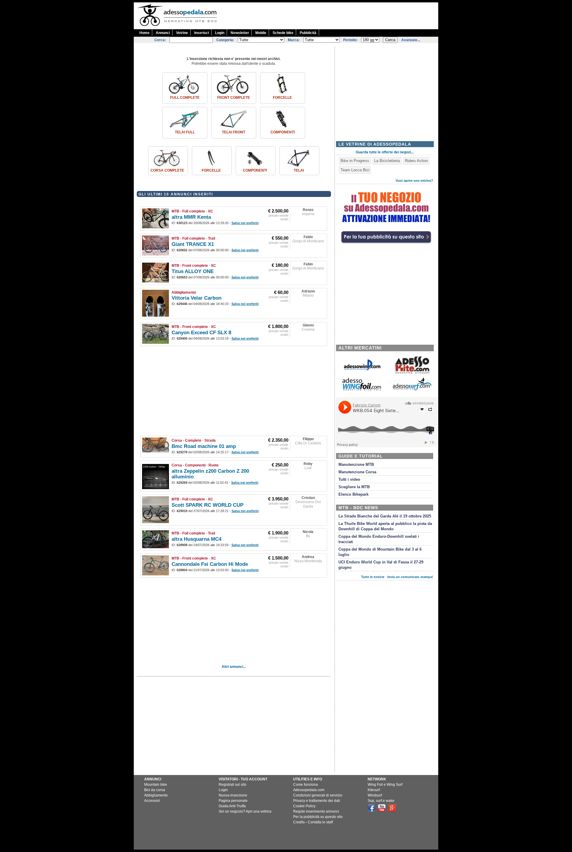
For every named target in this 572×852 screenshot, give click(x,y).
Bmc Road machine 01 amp (204, 446)
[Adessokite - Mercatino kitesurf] (412, 374)
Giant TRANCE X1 (193, 244)
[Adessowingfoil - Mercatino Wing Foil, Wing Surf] (361, 389)
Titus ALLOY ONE (193, 271)
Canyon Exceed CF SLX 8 (201, 332)
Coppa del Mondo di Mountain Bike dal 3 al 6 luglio (380, 552)
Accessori (152, 801)
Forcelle (282, 97)
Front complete (233, 97)
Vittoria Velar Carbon (196, 298)
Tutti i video (349, 479)
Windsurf (375, 795)
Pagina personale (233, 801)
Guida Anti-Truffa (232, 806)
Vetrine (182, 33)
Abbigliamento (184, 292)
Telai (299, 170)
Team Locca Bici (355, 170)
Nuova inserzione (233, 795)
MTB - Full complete (188, 211)
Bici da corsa (154, 790)
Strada (210, 440)
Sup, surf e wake (381, 801)
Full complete (185, 97)
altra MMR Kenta (191, 217)
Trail (211, 238)
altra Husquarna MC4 (196, 539)
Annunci (163, 33)
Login (219, 33)
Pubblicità (308, 33)
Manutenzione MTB (356, 465)
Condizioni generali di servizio (317, 795)
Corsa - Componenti (189, 465)
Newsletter (240, 33)
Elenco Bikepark (353, 494)
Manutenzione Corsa (357, 472)
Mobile (260, 33)
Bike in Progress (355, 160)
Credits (299, 822)
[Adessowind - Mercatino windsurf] (361, 370)
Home (144, 33)
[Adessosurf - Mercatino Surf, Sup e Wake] (412, 390)
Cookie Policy (304, 806)
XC (210, 211)
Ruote (214, 465)
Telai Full (185, 132)
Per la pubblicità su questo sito (318, 817)
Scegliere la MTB (354, 487)
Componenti (283, 132)
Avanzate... (410, 40)
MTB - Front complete (190, 266)
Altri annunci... (234, 667)
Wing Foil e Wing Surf (385, 784)
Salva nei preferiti (245, 223)
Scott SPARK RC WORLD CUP (207, 505)
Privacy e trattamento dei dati (316, 801)
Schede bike (283, 33)
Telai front (233, 132)
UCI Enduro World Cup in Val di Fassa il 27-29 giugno (380, 565)
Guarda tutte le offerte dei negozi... (385, 152)
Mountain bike (155, 784)
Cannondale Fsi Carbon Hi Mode (210, 564)
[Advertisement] (329, 15)
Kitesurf (374, 790)
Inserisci (201, 33)
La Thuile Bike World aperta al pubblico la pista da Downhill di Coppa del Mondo (385, 526)
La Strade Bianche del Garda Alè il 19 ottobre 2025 (384, 516)
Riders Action (416, 160)
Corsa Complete (167, 170)
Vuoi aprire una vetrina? (414, 180)
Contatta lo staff (320, 822)
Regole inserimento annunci (316, 811)
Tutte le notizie (372, 577)
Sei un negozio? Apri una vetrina (245, 811)
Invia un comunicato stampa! (410, 577)
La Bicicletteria (387, 160)
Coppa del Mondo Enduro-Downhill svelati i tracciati (378, 539)
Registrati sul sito (232, 784)
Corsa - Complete (186, 440)
